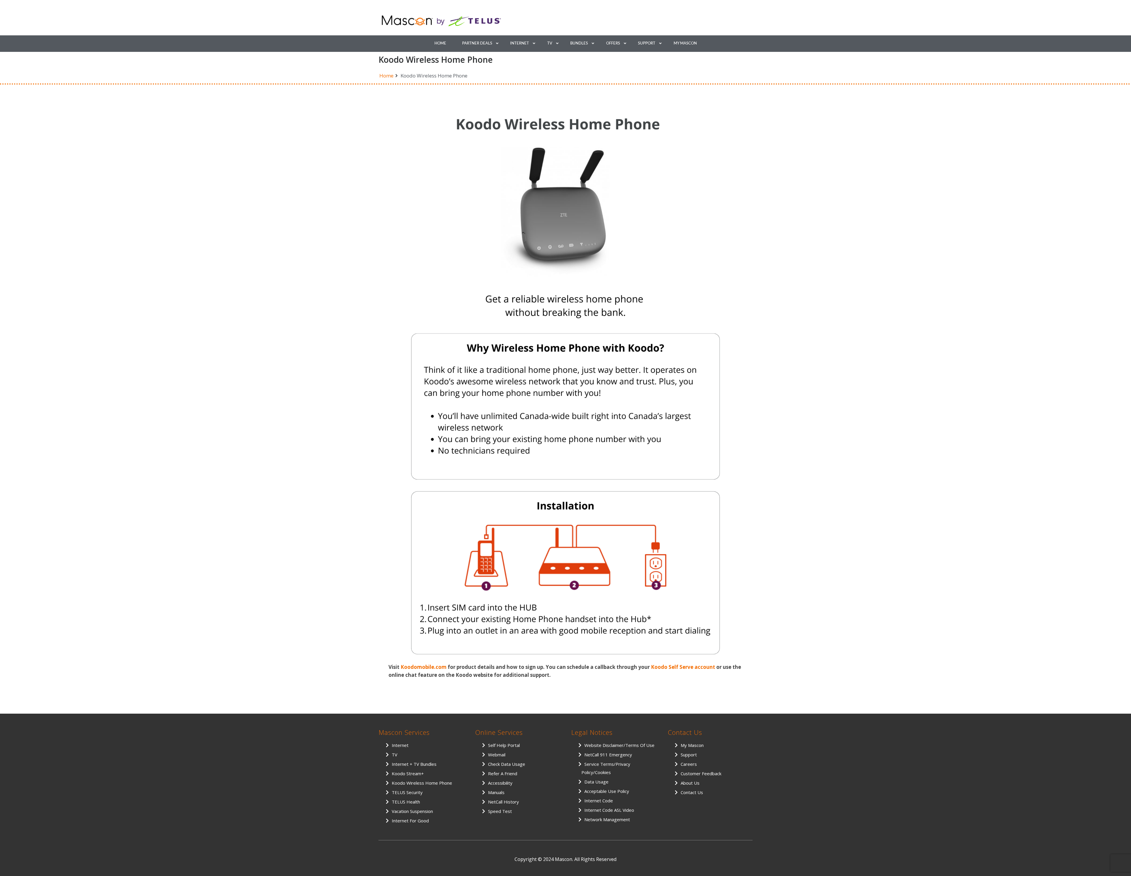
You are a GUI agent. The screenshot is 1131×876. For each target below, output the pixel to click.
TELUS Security (407, 792)
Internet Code (598, 801)
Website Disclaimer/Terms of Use (619, 745)
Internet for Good (410, 821)
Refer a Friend (502, 773)
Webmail (496, 755)
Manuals (496, 792)
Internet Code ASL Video (609, 810)
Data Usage (596, 782)
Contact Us (692, 792)
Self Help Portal (504, 745)
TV (549, 43)
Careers (689, 764)
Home (440, 43)
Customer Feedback (701, 773)
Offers (613, 43)
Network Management (607, 819)
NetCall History (503, 802)
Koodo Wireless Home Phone (422, 783)
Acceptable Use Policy (606, 791)
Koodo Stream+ (408, 773)
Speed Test (500, 811)
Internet (519, 43)
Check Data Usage (506, 764)
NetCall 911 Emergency (608, 755)
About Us (690, 783)
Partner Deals (477, 43)
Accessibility (500, 783)
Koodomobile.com (424, 667)
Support (646, 43)
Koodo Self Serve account (683, 667)
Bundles (579, 43)
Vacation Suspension (412, 811)
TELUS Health (406, 802)
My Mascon (685, 43)
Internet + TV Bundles (414, 764)
